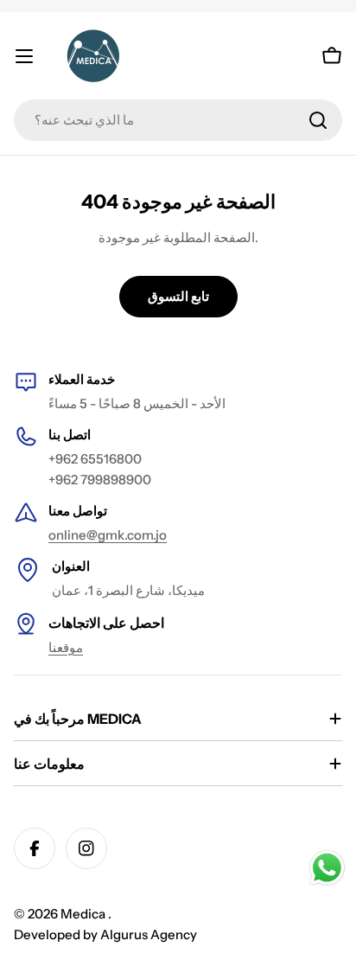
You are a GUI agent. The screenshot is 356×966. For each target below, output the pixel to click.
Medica (84, 913)
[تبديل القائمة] (24, 56)
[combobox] (178, 120)
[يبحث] (318, 120)
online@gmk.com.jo (107, 535)
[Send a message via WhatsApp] (327, 868)
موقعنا (65, 647)
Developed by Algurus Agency (105, 934)
